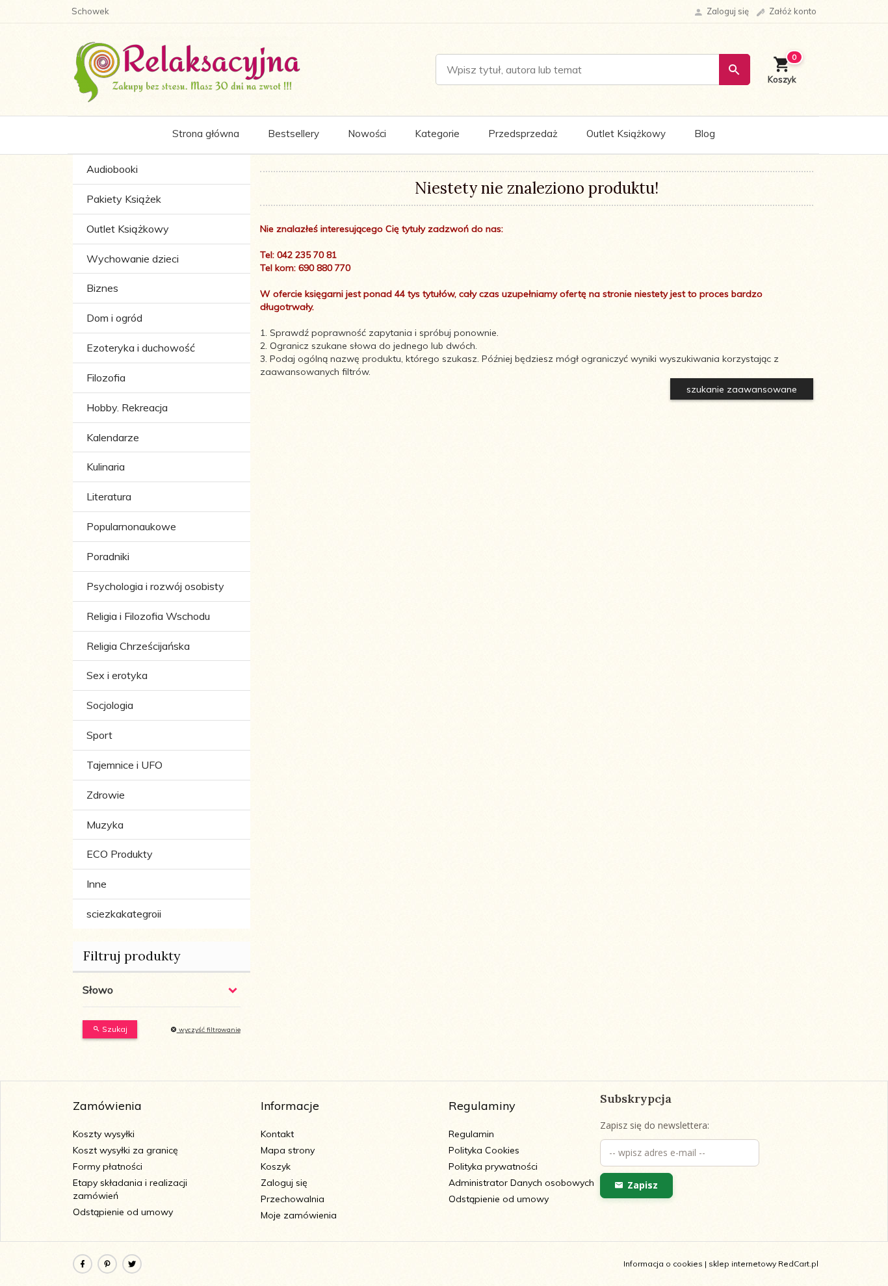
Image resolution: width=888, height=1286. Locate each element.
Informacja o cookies (663, 1263)
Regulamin (471, 1134)
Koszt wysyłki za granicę (125, 1150)
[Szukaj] (734, 69)
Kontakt (277, 1134)
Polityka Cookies (484, 1150)
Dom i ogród (114, 317)
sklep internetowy (742, 1263)
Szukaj (113, 1029)
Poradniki (107, 556)
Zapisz (642, 1185)
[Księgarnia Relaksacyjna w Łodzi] (187, 69)
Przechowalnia (292, 1199)
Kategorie (437, 133)
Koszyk (276, 1166)
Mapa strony (288, 1150)
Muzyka (105, 824)
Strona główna (205, 133)
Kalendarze (112, 437)
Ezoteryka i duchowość (140, 347)
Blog (704, 133)
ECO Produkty (119, 853)
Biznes (102, 287)
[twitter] (132, 1264)
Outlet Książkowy (626, 133)
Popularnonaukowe (131, 526)
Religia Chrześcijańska (138, 645)
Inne (96, 883)
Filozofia (105, 377)
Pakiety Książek (123, 198)
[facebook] (82, 1264)
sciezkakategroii (123, 913)
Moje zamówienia (299, 1215)
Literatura (108, 496)
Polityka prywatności (493, 1166)
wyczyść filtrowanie (209, 1029)
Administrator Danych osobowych (521, 1183)
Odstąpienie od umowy (123, 1212)
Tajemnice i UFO (124, 764)
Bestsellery (293, 133)
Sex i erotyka (117, 675)
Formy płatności (107, 1166)
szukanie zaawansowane (741, 389)
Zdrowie (105, 794)
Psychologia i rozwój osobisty (155, 586)
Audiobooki (112, 168)
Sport (99, 734)
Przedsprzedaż (523, 133)
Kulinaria (105, 466)
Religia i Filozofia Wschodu (148, 616)
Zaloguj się (284, 1183)
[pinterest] (107, 1264)
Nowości (367, 133)
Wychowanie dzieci (132, 258)
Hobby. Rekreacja (127, 407)
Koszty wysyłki (104, 1134)
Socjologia (109, 705)
